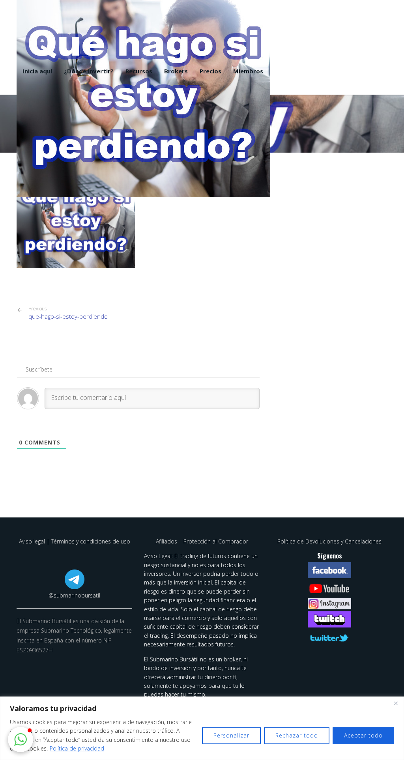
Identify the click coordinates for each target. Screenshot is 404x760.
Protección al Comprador (215, 541)
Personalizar (231, 735)
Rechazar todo (296, 735)
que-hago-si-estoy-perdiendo (68, 313)
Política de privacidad (77, 748)
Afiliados (167, 541)
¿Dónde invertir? (89, 71)
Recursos (138, 71)
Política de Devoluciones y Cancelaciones (329, 541)
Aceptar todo (363, 735)
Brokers (176, 71)
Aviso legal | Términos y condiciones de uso (74, 541)
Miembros (248, 71)
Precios (210, 71)
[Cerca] (395, 703)
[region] (202, 728)
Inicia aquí (37, 71)
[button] (20, 739)
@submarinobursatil (74, 595)
